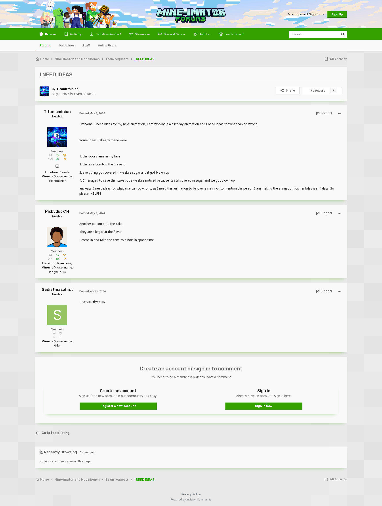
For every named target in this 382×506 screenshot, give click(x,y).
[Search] (343, 34)
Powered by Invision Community (191, 499)
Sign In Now (263, 406)
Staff (86, 45)
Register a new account (118, 406)
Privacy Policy (191, 494)
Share (290, 90)
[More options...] (339, 113)
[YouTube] (57, 166)
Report (326, 113)
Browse (50, 34)
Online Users (107, 45)
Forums (45, 45)
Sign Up (337, 14)
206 (57, 159)
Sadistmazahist (57, 289)
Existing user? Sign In (304, 14)
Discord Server (174, 34)
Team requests (84, 94)
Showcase (142, 34)
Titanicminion (67, 89)
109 (57, 259)
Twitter (205, 34)
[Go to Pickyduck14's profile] (57, 237)
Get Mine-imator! (108, 34)
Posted (92, 113)
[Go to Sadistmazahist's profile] (57, 315)
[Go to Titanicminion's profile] (44, 91)
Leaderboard (233, 34)
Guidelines (66, 45)
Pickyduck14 (57, 211)
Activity (75, 34)
